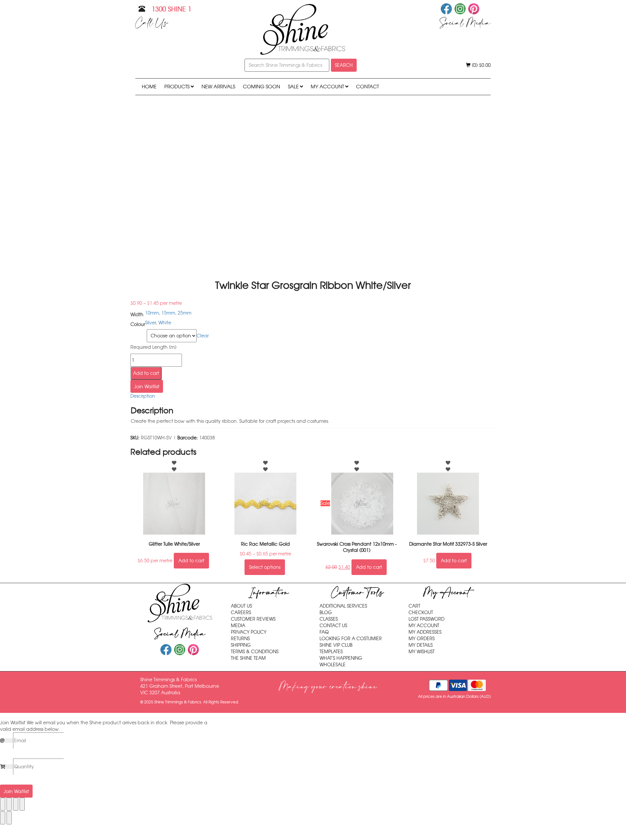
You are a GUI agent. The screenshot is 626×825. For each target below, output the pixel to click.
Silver (150, 323)
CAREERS (241, 612)
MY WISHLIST (422, 652)
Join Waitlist (146, 387)
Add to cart (146, 373)
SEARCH (344, 65)
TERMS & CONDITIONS (254, 652)
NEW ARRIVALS (218, 86)
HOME (149, 86)
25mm (184, 313)
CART (414, 606)
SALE (294, 86)
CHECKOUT (421, 612)
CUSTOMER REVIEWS (253, 619)
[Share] (15, 804)
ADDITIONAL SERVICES (343, 606)
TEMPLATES (331, 652)
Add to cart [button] (191, 561)
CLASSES (329, 619)
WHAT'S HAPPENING (341, 658)
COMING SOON (261, 86)
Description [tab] (142, 396)
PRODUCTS (177, 86)
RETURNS (240, 638)
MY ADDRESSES (425, 632)
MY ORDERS (422, 638)
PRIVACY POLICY (248, 632)
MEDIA (238, 625)
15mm (168, 313)
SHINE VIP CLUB (336, 645)
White (164, 323)
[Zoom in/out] (2, 804)
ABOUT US (241, 606)
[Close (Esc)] (22, 804)
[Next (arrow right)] (9, 817)
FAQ (324, 632)
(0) (480, 65)
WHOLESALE (333, 665)
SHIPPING (241, 645)
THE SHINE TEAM (248, 658)
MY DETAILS (421, 645)
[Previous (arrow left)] (2, 817)
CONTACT (367, 86)
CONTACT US (333, 625)
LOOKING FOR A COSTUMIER (351, 638)
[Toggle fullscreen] (9, 804)
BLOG (326, 612)
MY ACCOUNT (328, 86)
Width (137, 333)
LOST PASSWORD (426, 619)
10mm (152, 313)
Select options (264, 567)
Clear (203, 336)
